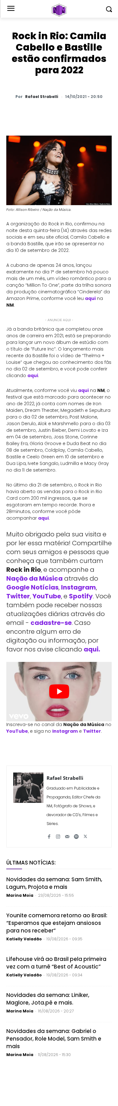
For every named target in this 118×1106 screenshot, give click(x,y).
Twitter (18, 596)
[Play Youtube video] (59, 691)
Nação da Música (34, 578)
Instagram (78, 587)
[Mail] (67, 834)
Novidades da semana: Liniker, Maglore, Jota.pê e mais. (47, 998)
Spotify (81, 596)
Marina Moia (19, 895)
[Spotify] (76, 834)
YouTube (46, 596)
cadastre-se (51, 622)
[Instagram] (58, 834)
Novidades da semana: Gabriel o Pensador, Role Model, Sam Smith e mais (53, 1038)
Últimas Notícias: (31, 862)
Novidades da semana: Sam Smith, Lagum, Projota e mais (54, 883)
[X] (47, 113)
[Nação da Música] (59, 10)
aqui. (92, 649)
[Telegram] (76, 113)
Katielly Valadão (24, 939)
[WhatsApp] (32, 113)
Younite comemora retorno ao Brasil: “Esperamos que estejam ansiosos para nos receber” (56, 923)
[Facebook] (61, 113)
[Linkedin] (90, 113)
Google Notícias (32, 587)
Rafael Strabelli (41, 97)
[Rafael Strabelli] (28, 806)
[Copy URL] (104, 113)
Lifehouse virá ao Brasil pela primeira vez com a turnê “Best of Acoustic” (56, 962)
